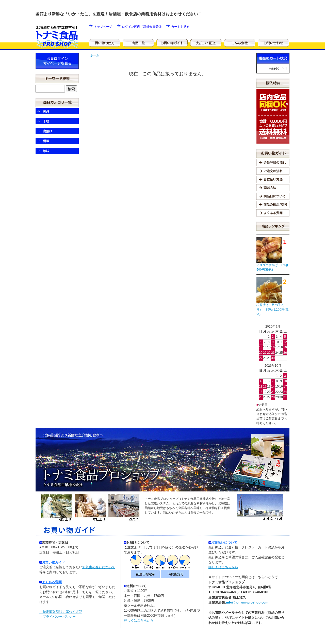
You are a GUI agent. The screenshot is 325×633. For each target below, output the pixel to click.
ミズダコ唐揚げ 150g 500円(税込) (272, 267)
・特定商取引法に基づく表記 (60, 612)
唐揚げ (47, 131)
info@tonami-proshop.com (247, 602)
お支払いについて (224, 542)
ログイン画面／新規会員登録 (141, 26)
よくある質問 (52, 582)
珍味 (46, 151)
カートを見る (180, 26)
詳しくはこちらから (139, 620)
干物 (46, 121)
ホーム (94, 55)
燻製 (46, 141)
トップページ (103, 26)
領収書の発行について (98, 567)
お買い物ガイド (53, 562)
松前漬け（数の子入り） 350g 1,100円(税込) (272, 309)
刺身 (46, 111)
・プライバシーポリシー (57, 617)
